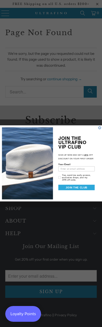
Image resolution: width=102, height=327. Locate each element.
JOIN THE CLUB (76, 187)
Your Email (64, 164)
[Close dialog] (99, 127)
